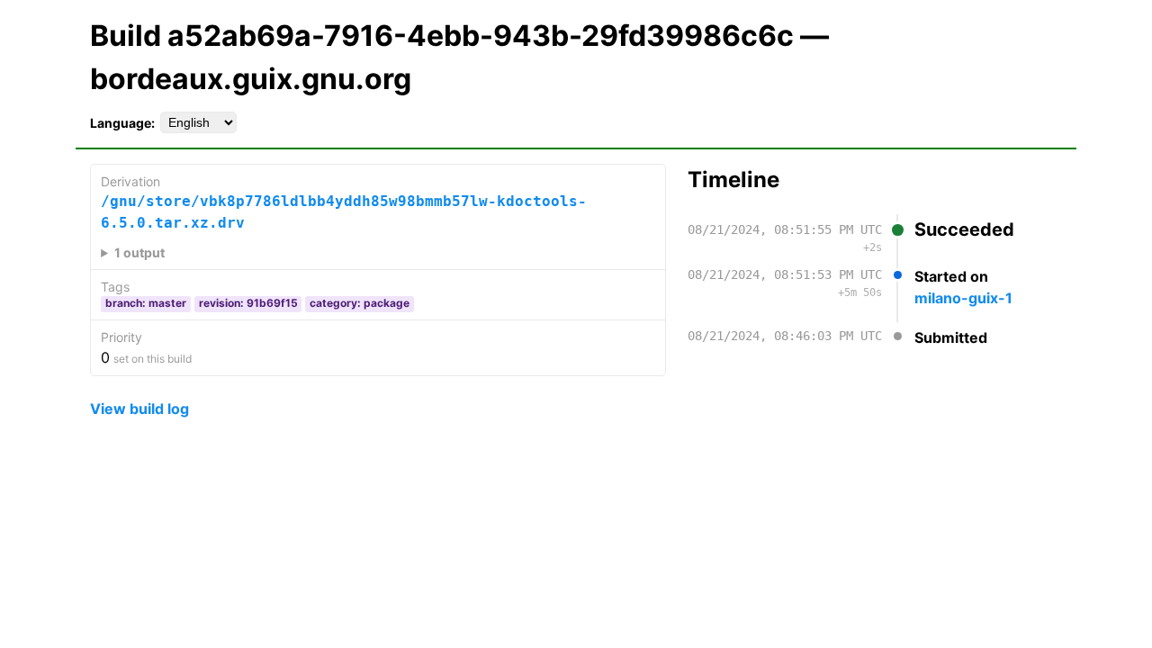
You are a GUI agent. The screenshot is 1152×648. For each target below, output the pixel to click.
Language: (122, 122)
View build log (139, 409)
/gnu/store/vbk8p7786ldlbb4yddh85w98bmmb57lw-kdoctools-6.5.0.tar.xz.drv (344, 212)
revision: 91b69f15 (248, 303)
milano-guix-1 (963, 298)
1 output (139, 252)
